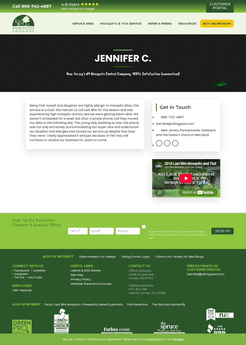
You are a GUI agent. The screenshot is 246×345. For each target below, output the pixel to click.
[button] (243, 335)
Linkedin (39, 270)
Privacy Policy (81, 279)
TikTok (19, 277)
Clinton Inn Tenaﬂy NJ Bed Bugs (179, 256)
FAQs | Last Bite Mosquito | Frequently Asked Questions (84, 304)
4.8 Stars (78, 6)
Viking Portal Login (135, 256)
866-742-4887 (172, 117)
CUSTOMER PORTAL (219, 6)
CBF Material (22, 290)
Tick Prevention (137, 304)
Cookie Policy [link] (153, 339)
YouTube (35, 277)
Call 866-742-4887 (32, 6)
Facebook (21, 270)
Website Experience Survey (91, 283)
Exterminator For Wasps (97, 256)
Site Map (77, 275)
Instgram (21, 274)
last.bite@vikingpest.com (205, 274)
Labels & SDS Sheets (86, 270)
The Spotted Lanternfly (168, 304)
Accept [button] (178, 339)
